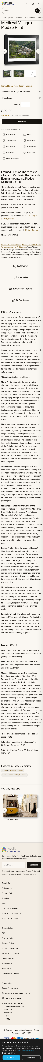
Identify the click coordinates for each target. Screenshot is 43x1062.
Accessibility (7, 928)
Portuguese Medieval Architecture (13, 247)
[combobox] (19, 10)
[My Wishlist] (27, 3)
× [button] (40, 1041)
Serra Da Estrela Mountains (11, 244)
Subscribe (34, 865)
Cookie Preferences (10, 973)
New (4, 903)
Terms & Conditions (10, 953)
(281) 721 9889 (11, 988)
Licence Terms (8, 958)
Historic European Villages (31, 244)
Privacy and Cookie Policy (25, 1051)
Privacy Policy (8, 938)
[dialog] (21, 1050)
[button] (21, 1053)
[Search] (37, 10)
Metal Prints (7, 963)
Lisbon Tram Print (10, 820)
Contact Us (6, 983)
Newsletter (6, 968)
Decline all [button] (31, 1057)
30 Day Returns (31, 230)
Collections (30, 18)
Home (5, 770)
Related (20, 770)
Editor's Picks (7, 893)
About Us (6, 883)
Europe (10, 775)
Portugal (17, 775)
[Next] (38, 51)
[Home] (9, 3)
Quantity (16, 104)
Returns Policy (8, 943)
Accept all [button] (11, 1057)
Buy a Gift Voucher (10, 918)
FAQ (3, 933)
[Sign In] (38, 3)
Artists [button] (19, 18)
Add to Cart (22, 122)
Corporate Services (10, 908)
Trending (5, 898)
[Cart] (32, 3)
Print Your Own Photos (11, 913)
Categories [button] (8, 18)
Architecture (12, 770)
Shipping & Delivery (10, 948)
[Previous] (4, 51)
